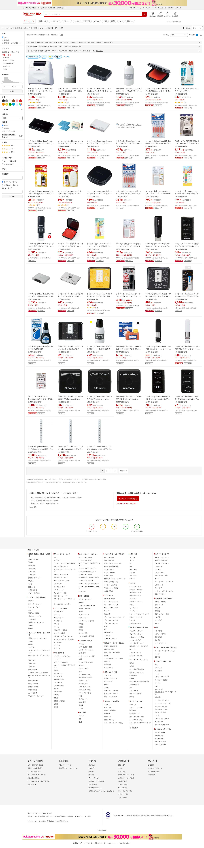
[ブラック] (3, 100)
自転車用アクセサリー (162, 563)
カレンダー (82, 665)
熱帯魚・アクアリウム (137, 672)
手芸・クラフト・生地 (162, 614)
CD (80, 719)
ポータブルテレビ (59, 587)
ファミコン (107, 635)
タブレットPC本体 (85, 560)
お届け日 (5, 122)
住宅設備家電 (32, 590)
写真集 (81, 705)
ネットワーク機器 (59, 633)
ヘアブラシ (57, 659)
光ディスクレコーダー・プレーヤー (64, 570)
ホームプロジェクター (61, 574)
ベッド (157, 674)
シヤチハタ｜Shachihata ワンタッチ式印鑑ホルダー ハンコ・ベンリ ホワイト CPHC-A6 (187, 349)
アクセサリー (83, 618)
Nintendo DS (108, 632)
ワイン (132, 560)
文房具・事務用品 (160, 602)
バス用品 (157, 617)
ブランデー (133, 576)
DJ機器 (81, 624)
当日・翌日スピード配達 (35, 765)
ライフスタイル (84, 668)
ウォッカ (132, 572)
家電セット (42, 21)
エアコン (97, 21)
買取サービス (32, 784)
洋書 (80, 696)
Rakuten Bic (32, 14)
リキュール (133, 569)
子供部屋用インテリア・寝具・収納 (165, 693)
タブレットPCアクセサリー (88, 568)
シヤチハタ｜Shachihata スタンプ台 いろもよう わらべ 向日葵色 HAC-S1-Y (99, 296)
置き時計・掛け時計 (161, 706)
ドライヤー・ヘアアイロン (62, 656)
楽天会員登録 (177, 21)
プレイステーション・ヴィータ (114, 617)
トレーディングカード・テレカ (139, 614)
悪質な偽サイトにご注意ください (57, 821)
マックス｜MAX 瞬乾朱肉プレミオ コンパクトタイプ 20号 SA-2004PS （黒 (70, 246)
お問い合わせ (122, 797)
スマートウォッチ (160, 643)
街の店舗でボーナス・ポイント (69, 768)
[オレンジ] (3, 104)
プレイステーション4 (111, 605)
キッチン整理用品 (110, 572)
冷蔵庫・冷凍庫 (33, 559)
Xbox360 (107, 614)
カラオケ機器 (83, 633)
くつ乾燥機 (31, 575)
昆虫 (131, 687)
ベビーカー (133, 649)
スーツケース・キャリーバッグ (165, 651)
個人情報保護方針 (153, 771)
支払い (120, 768)
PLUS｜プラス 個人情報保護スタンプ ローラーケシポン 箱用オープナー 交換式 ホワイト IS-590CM (187, 143)
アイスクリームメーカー (36, 696)
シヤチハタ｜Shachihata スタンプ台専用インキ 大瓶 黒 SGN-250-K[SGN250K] (129, 91)
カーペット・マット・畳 (162, 703)
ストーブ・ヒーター (34, 604)
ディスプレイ (58, 621)
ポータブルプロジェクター (62, 604)
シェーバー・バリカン (61, 662)
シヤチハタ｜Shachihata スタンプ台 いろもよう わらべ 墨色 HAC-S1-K (158, 296)
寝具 (156, 664)
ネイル (106, 687)
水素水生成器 (32, 690)
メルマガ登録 (122, 784)
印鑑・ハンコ (159, 605)
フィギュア (133, 599)
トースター (31, 647)
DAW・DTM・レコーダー (87, 605)
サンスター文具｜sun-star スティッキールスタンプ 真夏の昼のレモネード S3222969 (99, 246)
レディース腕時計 (160, 634)
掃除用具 (157, 608)
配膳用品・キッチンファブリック (114, 579)
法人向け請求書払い (95, 788)
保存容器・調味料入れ (111, 566)
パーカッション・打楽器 (87, 621)
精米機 (30, 644)
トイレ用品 (158, 620)
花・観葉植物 (134, 728)
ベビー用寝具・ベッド (137, 643)
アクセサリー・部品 (60, 593)
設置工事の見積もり (34, 778)
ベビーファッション (136, 634)
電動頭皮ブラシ (59, 679)
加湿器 (30, 625)
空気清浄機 (86, 21)
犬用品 (132, 666)
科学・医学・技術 (84, 690)
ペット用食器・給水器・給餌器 (139, 681)
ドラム (81, 612)
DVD (80, 722)
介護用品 (107, 661)
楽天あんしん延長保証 (35, 768)
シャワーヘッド (59, 682)
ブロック (132, 620)
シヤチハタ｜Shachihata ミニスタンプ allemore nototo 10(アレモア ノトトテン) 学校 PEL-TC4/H (99, 449)
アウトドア (158, 588)
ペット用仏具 (134, 691)
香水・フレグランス (110, 697)
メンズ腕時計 (159, 631)
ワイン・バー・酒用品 (111, 588)
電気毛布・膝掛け (34, 613)
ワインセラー (32, 669)
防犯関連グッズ (160, 735)
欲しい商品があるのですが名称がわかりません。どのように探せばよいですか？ (56, 497)
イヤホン (77, 21)
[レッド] (20, 100)
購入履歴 (91, 775)
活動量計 (56, 695)
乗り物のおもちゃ (135, 592)
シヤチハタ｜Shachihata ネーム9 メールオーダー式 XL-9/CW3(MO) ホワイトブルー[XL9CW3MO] (187, 296)
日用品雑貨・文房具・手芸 (23, 28)
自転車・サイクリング (162, 557)
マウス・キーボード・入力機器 (64, 639)
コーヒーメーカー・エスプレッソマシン (39, 651)
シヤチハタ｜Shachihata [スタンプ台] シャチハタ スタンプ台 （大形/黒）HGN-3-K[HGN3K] (40, 143)
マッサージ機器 (59, 685)
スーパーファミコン (110, 638)
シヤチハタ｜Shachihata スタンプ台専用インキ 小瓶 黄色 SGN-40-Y (99, 349)
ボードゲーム (134, 611)
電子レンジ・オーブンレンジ (37, 638)
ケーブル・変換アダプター (87, 571)
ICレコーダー (58, 584)
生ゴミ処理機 (32, 693)
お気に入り (92, 768)
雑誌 (80, 671)
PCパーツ (57, 645)
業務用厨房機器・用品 (111, 582)
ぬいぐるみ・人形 (135, 586)
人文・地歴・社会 (84, 674)
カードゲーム (134, 608)
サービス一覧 (88, 843)
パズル (132, 605)
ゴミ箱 (157, 715)
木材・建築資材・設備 (137, 717)
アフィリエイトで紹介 (125, 791)
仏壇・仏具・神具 (160, 745)
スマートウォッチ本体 (86, 580)
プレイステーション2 (111, 623)
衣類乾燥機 (31, 568)
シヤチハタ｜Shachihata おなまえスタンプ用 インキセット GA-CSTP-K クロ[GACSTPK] (70, 193)
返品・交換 (121, 771)
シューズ (157, 569)
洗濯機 (113, 21)
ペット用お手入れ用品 (137, 669)
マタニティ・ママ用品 (137, 637)
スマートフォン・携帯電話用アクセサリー (89, 564)
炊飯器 (30, 641)
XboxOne (107, 611)
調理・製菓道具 (109, 560)
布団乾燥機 (31, 572)
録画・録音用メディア (61, 566)
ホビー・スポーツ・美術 (87, 656)
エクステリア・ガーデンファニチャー (140, 724)
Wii (105, 629)
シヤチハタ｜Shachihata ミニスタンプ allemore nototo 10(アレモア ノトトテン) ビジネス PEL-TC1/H (70, 449)
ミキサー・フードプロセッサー (38, 672)
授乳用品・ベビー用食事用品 (139, 646)
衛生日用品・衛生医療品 (112, 652)
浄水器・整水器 (33, 687)
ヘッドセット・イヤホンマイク (89, 577)
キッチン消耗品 (109, 569)
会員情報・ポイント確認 (96, 781)
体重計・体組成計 (59, 701)
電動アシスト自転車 (161, 560)
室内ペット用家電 (135, 694)
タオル (157, 623)
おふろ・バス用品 (135, 640)
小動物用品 (133, 675)
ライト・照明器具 (34, 593)
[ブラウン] (13, 100)
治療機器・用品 (109, 649)
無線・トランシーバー (61, 596)
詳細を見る (99, 51)
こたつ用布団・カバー (162, 718)
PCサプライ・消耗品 (60, 630)
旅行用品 (157, 657)
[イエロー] (6, 104)
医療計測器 (107, 664)
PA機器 (81, 602)
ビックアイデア (55, 21)
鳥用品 (132, 678)
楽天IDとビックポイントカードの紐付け (101, 791)
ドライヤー (66, 21)
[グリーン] (10, 104)
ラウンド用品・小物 (161, 576)
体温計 (56, 707)
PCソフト (57, 648)
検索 (13, 91)
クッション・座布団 (161, 680)
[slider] (2, 83)
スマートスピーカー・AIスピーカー (64, 600)
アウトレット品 (160, 732)
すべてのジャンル (7, 28)
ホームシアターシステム (61, 580)
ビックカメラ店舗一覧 (159, 8)
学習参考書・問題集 (85, 677)
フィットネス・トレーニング (164, 582)
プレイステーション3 (111, 620)
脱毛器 (56, 670)
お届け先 (5, 114)
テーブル (157, 683)
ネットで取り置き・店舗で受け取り (39, 781)
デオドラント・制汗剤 (111, 691)
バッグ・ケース (160, 572)
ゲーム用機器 (58, 642)
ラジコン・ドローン (136, 602)
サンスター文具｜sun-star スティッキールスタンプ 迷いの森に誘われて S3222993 (187, 193)
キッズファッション (136, 631)
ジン (131, 563)
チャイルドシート (135, 652)
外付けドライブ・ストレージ (63, 636)
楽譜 (80, 659)
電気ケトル (31, 666)
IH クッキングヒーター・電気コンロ (39, 676)
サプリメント (108, 704)
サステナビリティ (112, 843)
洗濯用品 (157, 611)
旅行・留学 (82, 653)
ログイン (168, 21)
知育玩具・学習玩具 (136, 589)
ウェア (157, 579)
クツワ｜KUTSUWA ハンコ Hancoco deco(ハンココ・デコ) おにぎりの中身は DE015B (40, 399)
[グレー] (6, 100)
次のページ (123, 471)
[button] (3, 80)
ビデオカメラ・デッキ (61, 577)
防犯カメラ (133, 710)
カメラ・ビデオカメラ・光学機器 (64, 563)
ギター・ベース (84, 615)
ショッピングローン (34, 771)
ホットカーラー (59, 673)
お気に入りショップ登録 (126, 778)
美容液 (106, 684)
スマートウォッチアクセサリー (89, 584)
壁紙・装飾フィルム (161, 709)
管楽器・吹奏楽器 (84, 608)
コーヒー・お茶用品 (110, 585)
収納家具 (157, 697)
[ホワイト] (10, 100)
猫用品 (132, 663)
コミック (82, 644)
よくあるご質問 (145, 8)
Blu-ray (81, 716)
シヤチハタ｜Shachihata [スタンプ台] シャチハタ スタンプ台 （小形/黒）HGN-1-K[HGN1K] (99, 91)
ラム (131, 566)
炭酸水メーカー (33, 680)
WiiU (105, 626)
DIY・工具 (133, 704)
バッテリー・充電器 (85, 574)
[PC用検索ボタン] (144, 14)
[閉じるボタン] (199, 42)
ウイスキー (133, 557)
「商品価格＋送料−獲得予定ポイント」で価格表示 (42, 35)
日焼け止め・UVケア (111, 694)
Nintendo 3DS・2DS (111, 608)
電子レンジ (130, 21)
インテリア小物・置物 (162, 725)
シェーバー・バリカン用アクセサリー (64, 666)
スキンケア (107, 675)
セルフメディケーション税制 (37, 821)
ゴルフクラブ (159, 566)
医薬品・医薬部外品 (110, 646)
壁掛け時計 (158, 637)
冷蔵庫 (105, 21)
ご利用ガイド (134, 8)
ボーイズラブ (83, 684)
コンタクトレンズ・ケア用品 (113, 658)
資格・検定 (82, 702)
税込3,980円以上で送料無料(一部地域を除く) (52, 8)
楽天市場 (178, 8)
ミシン (30, 584)
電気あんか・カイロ (34, 616)
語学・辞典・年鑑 (84, 687)
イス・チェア (159, 689)
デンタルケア (58, 676)
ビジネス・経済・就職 (86, 662)
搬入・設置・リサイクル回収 (37, 775)
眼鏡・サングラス (160, 594)
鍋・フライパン (109, 557)
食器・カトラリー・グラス (112, 563)
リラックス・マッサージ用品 (113, 723)
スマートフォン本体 (85, 557)
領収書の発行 (122, 781)
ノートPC (57, 615)
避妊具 (106, 655)
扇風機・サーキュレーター (36, 622)
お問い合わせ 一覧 (100, 843)
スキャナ (56, 627)
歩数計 (56, 698)
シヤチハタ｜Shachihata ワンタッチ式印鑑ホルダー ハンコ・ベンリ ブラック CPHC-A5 (158, 349)
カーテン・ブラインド (162, 700)
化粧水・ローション (110, 678)
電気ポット (31, 663)
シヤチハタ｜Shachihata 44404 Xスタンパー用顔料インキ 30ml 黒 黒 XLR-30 (128, 349)
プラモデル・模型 (135, 595)
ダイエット (107, 707)
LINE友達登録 (122, 788)
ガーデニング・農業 (136, 720)
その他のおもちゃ (135, 623)
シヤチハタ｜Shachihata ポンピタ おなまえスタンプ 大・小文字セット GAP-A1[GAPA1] (70, 143)
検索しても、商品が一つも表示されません (44, 503)
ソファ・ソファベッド (162, 677)
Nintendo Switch (109, 599)
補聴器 (56, 689)
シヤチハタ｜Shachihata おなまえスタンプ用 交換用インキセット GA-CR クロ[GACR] (41, 193)
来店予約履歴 (93, 784)
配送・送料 (121, 765)
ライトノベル (83, 699)
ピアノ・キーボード (85, 599)
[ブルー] (13, 104)
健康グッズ (107, 717)
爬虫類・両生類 (134, 684)
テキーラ (132, 579)
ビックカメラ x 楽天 (29, 8)
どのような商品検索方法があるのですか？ (44, 500)
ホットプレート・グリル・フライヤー (39, 656)
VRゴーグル (83, 592)
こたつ (30, 610)
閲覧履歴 (91, 771)
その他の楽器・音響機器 (87, 636)
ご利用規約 (151, 775)
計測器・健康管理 (110, 710)
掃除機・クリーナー (34, 578)
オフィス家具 (159, 722)
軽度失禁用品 (108, 668)
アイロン (31, 581)
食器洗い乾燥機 (33, 684)
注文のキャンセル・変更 (126, 775)
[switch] (21, 136)
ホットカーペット (34, 607)
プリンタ (56, 624)
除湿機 (30, 628)
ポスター (82, 708)
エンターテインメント (86, 650)
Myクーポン (92, 778)
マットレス (158, 668)
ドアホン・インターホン (137, 707)
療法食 (132, 697)
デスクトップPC (59, 612)
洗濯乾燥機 (31, 565)
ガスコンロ (31, 660)
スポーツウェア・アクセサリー (165, 591)
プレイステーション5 (111, 602)
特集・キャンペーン (65, 765)
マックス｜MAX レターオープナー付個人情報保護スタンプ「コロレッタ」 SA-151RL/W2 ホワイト (70, 91)
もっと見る (32, 507)
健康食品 (107, 714)
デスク (157, 686)
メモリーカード (59, 590)
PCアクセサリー (59, 618)
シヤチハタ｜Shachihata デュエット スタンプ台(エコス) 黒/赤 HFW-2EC (99, 143)
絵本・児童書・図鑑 (85, 647)
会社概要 (171, 8)
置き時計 (157, 640)
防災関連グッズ (134, 714)
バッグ (157, 654)
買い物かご (92, 765)
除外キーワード (7, 188)
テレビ (121, 21)
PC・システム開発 (85, 693)
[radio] (2, 37)
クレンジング (108, 681)
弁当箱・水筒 (108, 576)
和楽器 (81, 630)
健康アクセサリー (110, 720)
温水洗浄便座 (58, 692)
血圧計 (56, 704)
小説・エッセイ (84, 680)
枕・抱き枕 (158, 671)
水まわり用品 (108, 591)
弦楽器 (81, 627)
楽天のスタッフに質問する (128, 499)
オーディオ (57, 560)
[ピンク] (17, 100)
